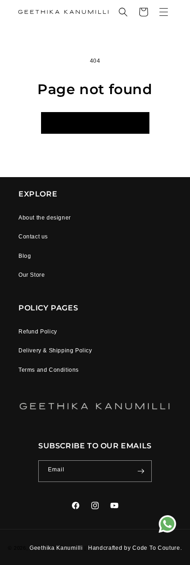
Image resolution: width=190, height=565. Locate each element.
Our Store (31, 275)
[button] (123, 12)
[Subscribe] (141, 471)
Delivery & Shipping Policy (55, 350)
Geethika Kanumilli (57, 548)
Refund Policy (37, 331)
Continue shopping (95, 123)
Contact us (33, 236)
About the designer (44, 217)
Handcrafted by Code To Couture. (135, 548)
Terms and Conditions (48, 370)
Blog (24, 256)
